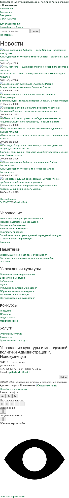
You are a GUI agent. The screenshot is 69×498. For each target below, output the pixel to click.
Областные (6, 314)
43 (25, 202)
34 (1, 202)
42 (22, 202)
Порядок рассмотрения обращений (19, 221)
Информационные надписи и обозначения (23, 254)
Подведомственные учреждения (18, 274)
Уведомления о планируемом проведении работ (27, 258)
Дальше (11, 198)
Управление (6, 11)
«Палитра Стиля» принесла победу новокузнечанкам (29, 121)
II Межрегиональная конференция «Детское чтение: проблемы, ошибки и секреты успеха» (29, 187)
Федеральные (7, 317)
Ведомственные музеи (12, 277)
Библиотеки (6, 281)
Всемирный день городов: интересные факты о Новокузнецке (34, 100)
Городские (5, 310)
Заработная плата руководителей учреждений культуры (30, 235)
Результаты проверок (11, 231)
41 (20, 202)
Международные (9, 320)
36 (6, 202)
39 (14, 202)
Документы (6, 337)
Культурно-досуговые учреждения (18, 287)
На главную (6, 34)
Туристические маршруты (14, 340)
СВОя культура (8, 18)
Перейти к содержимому (13, 388)
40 (17, 202)
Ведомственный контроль (14, 228)
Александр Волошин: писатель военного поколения (28, 111)
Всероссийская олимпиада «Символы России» (26, 87)
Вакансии (5, 241)
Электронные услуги (11, 333)
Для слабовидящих (10, 23)
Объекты (5, 261)
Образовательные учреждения (17, 291)
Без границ (6, 15)
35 (4, 202)
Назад (3, 198)
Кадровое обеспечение (13, 225)
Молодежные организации (14, 294)
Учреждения (7, 8)
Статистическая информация (16, 238)
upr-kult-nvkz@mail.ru (19, 372)
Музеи (3, 284)
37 (9, 202)
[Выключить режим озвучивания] (4, 419)
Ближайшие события (11, 27)
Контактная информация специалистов (21, 218)
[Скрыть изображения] (4, 411)
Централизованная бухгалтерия (17, 297)
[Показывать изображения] (1, 411)
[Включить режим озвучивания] (1, 419)
